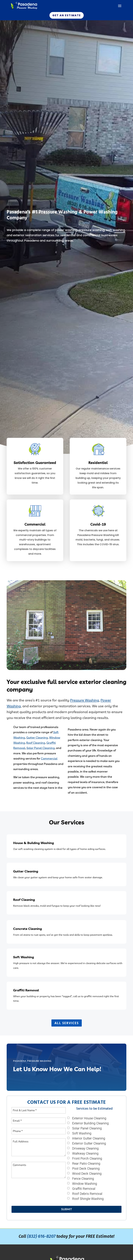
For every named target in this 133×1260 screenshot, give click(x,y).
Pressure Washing (84, 700)
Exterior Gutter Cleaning (89, 1143)
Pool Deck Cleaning (86, 1168)
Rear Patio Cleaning (86, 1163)
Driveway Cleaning (85, 1148)
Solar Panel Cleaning (40, 748)
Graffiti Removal (26, 990)
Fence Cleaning (83, 1179)
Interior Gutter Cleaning (88, 1138)
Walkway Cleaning (85, 1153)
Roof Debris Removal (87, 1194)
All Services (66, 1023)
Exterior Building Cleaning (90, 1123)
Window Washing (84, 1184)
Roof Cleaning (35, 743)
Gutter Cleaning (37, 737)
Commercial (49, 758)
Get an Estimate (66, 15)
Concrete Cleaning (27, 929)
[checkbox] (68, 1118)
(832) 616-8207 (41, 1236)
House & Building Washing (33, 843)
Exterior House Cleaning (89, 1118)
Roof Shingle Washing (88, 1199)
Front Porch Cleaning (87, 1158)
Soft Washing (23, 957)
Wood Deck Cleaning (87, 1173)
